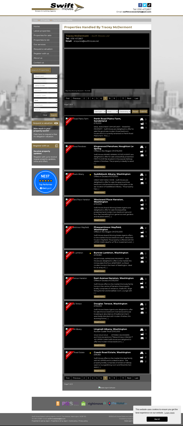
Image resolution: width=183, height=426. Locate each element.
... (118, 98)
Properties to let (41, 40)
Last (136, 98)
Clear (45, 115)
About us (38, 58)
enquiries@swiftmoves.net (86, 41)
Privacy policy (83, 421)
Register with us (41, 53)
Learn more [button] (169, 413)
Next (129, 98)
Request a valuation (43, 49)
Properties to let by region (59, 421)
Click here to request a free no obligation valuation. (45, 135)
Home (37, 26)
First (68, 98)
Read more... (99, 139)
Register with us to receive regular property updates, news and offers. (45, 159)
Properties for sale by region (41, 421)
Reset (135, 111)
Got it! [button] (157, 419)
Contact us (39, 62)
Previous (76, 98)
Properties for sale (42, 35)
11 (123, 98)
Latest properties (42, 31)
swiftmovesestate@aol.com (137, 12)
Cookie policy (73, 421)
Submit (143, 111)
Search (54, 115)
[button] (118, 69)
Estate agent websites (131, 421)
